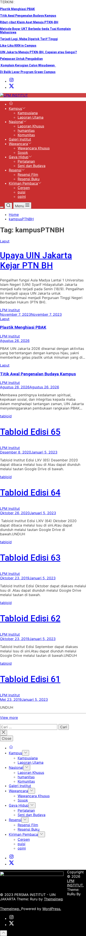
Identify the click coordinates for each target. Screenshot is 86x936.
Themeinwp (53, 899)
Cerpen (24, 187)
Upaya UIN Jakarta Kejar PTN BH (36, 260)
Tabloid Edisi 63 (30, 558)
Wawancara (18, 143)
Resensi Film (28, 174)
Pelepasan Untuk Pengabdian (21, 59)
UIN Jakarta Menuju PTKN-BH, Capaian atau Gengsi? (38, 52)
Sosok (23, 152)
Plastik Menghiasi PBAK (17, 9)
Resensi (15, 170)
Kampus (15, 108)
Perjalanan (26, 161)
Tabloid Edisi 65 (30, 432)
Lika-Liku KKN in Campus (18, 45)
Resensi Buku (28, 179)
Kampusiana (28, 113)
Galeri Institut (20, 139)
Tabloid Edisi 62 (30, 618)
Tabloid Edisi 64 (30, 493)
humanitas (26, 130)
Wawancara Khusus (34, 148)
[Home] (11, 104)
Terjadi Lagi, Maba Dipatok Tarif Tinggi (29, 39)
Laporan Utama (30, 117)
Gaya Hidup (18, 157)
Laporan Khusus (31, 126)
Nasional (16, 121)
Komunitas (26, 135)
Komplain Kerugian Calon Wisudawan (28, 65)
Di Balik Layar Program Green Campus (28, 72)
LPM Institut (10, 310)
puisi (21, 192)
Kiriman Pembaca (23, 183)
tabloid (6, 416)
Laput (4, 241)
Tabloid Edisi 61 (30, 679)
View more (9, 717)
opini (22, 196)
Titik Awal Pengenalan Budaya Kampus (28, 15)
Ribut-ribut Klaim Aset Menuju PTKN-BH (29, 22)
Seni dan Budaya (31, 165)
